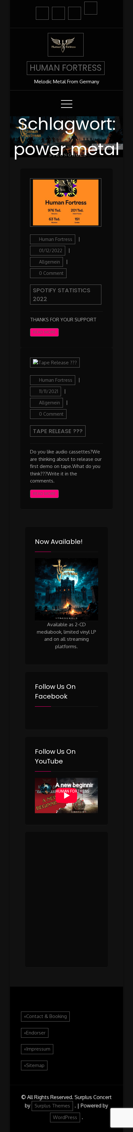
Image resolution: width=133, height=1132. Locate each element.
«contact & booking (45, 1016)
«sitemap (34, 1065)
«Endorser (35, 1033)
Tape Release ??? (58, 431)
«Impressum (37, 1049)
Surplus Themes (52, 1106)
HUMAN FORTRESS (66, 68)
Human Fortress (55, 239)
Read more (44, 332)
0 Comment (51, 273)
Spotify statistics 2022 (61, 294)
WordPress (65, 1117)
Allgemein (49, 262)
